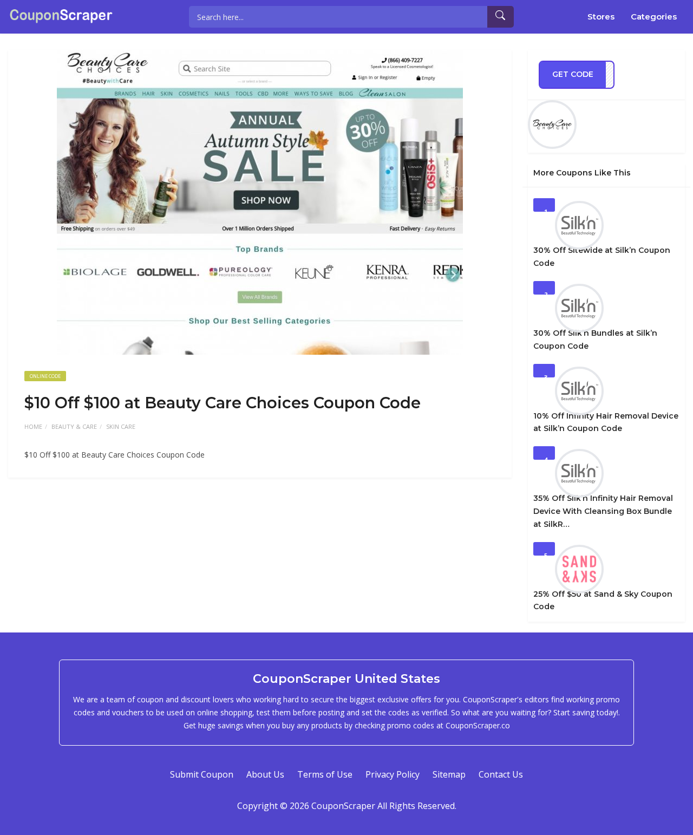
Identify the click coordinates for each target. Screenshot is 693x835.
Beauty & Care (74, 426)
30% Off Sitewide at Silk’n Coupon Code (601, 256)
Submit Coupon (201, 774)
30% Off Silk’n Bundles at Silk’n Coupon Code (595, 339)
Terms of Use (324, 774)
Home (33, 426)
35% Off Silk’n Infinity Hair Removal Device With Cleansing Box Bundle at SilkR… (603, 511)
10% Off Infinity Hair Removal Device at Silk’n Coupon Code (605, 422)
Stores (600, 16)
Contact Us (501, 774)
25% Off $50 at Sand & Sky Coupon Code (602, 600)
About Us (265, 774)
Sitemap (449, 774)
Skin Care (120, 426)
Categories (654, 16)
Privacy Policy (392, 774)
